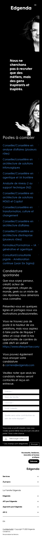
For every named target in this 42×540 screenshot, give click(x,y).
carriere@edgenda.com (19, 365)
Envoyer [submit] (34, 444)
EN (4, 521)
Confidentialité (8, 529)
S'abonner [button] (34, 461)
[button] (21, 475)
